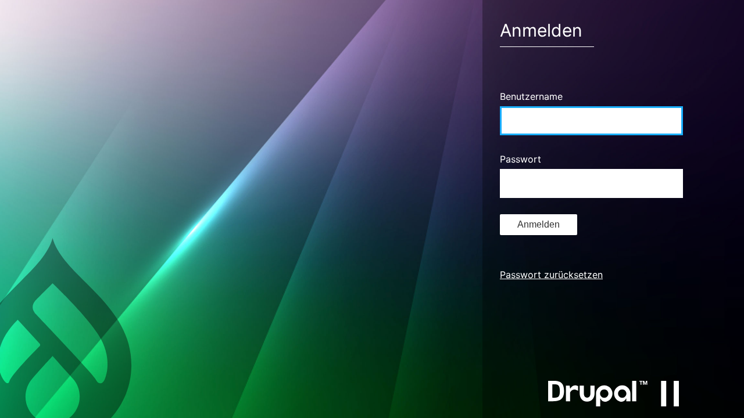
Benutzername (531, 96)
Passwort (520, 159)
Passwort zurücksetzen (551, 274)
